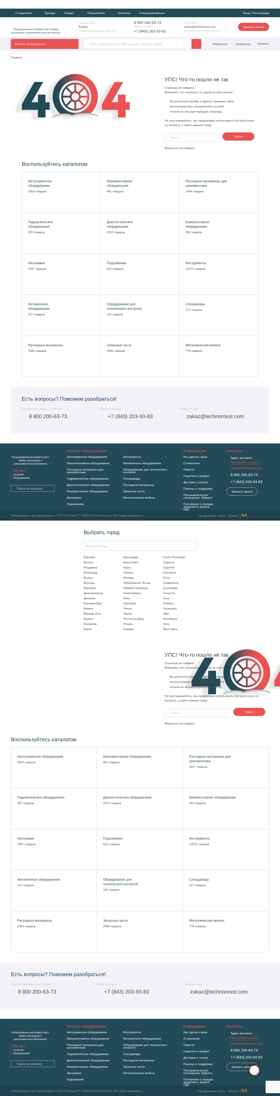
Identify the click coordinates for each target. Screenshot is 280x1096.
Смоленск (169, 572)
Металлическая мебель (139, 497)
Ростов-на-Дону (133, 618)
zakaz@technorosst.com (200, 26)
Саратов (168, 567)
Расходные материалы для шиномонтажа (85, 471)
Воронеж (90, 588)
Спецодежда (131, 478)
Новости (189, 469)
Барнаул (89, 557)
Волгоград (90, 572)
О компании (191, 463)
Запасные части (134, 491)
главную (189, 148)
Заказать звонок (253, 27)
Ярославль (170, 629)
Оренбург (129, 603)
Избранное (220, 44)
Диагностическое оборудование (88, 485)
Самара (128, 629)
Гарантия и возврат (196, 476)
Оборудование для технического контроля (145, 471)
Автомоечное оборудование (142, 463)
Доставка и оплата (195, 482)
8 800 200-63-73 (147, 23)
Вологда (89, 582)
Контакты (124, 13)
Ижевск (88, 608)
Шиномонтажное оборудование (88, 463)
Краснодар (130, 557)
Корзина (263, 43)
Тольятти (169, 593)
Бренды (50, 13)
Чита (166, 623)
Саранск (168, 562)
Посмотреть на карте (245, 462)
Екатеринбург (93, 603)
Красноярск (131, 562)
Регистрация (260, 13)
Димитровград (93, 593)
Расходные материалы (138, 485)
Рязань (128, 623)
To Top (254, 1070)
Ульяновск (170, 608)
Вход (246, 13)
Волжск (88, 577)
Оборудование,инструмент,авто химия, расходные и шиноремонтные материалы (35, 31)
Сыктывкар (170, 588)
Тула (166, 598)
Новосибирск (132, 593)
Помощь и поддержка (198, 488)
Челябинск (170, 618)
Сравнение (243, 44)
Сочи (166, 577)
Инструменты (132, 457)
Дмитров (89, 598)
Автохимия (74, 497)
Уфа (166, 613)
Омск (126, 598)
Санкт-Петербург (174, 557)
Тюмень (168, 603)
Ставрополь (171, 582)
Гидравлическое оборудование (88, 478)
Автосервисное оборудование (87, 457)
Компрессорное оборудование (87, 491)
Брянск (88, 562)
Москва (128, 577)
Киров (88, 629)
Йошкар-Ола (92, 613)
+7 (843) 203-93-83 (150, 31)
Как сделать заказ (195, 457)
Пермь (127, 613)
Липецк (128, 572)
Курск (127, 567)
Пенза (127, 608)
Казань (88, 618)
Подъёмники (75, 504)
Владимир (90, 567)
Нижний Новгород (135, 588)
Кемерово (90, 623)
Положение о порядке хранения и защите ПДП (198, 507)
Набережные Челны (136, 582)
